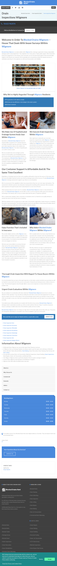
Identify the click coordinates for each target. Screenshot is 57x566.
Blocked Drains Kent (13, 490)
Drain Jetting (6, 352)
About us (6, 368)
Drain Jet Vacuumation (35, 512)
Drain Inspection (34, 498)
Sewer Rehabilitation (7, 548)
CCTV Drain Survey (34, 541)
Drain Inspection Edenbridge (10, 333)
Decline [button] (41, 559)
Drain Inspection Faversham (10, 335)
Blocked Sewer (6, 538)
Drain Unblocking (34, 495)
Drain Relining (25, 351)
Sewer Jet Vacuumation (36, 538)
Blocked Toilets (6, 531)
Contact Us (48, 316)
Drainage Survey (6, 535)
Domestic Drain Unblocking (8, 551)
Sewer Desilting (34, 531)
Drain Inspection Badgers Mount (11, 340)
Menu (53, 7)
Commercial (7, 376)
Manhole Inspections (35, 545)
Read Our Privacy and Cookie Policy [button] (12, 563)
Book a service (6, 7)
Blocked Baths (5, 528)
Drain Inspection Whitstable (10, 328)
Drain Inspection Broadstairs (11, 330)
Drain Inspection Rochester (10, 325)
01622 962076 (9, 24)
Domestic (6, 381)
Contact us (6, 390)
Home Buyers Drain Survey (36, 548)
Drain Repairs (33, 505)
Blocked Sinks (5, 525)
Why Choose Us (8, 372)
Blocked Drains (33, 489)
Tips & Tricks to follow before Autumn (28, 88)
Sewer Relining (33, 528)
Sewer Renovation (6, 545)
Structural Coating (34, 535)
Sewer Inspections (49, 354)
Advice (5, 385)
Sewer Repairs (33, 525)
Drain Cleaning (33, 492)
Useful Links (35, 520)
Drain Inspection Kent (9, 323)
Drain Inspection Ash (9, 338)
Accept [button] (49, 559)
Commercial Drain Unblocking (37, 515)
